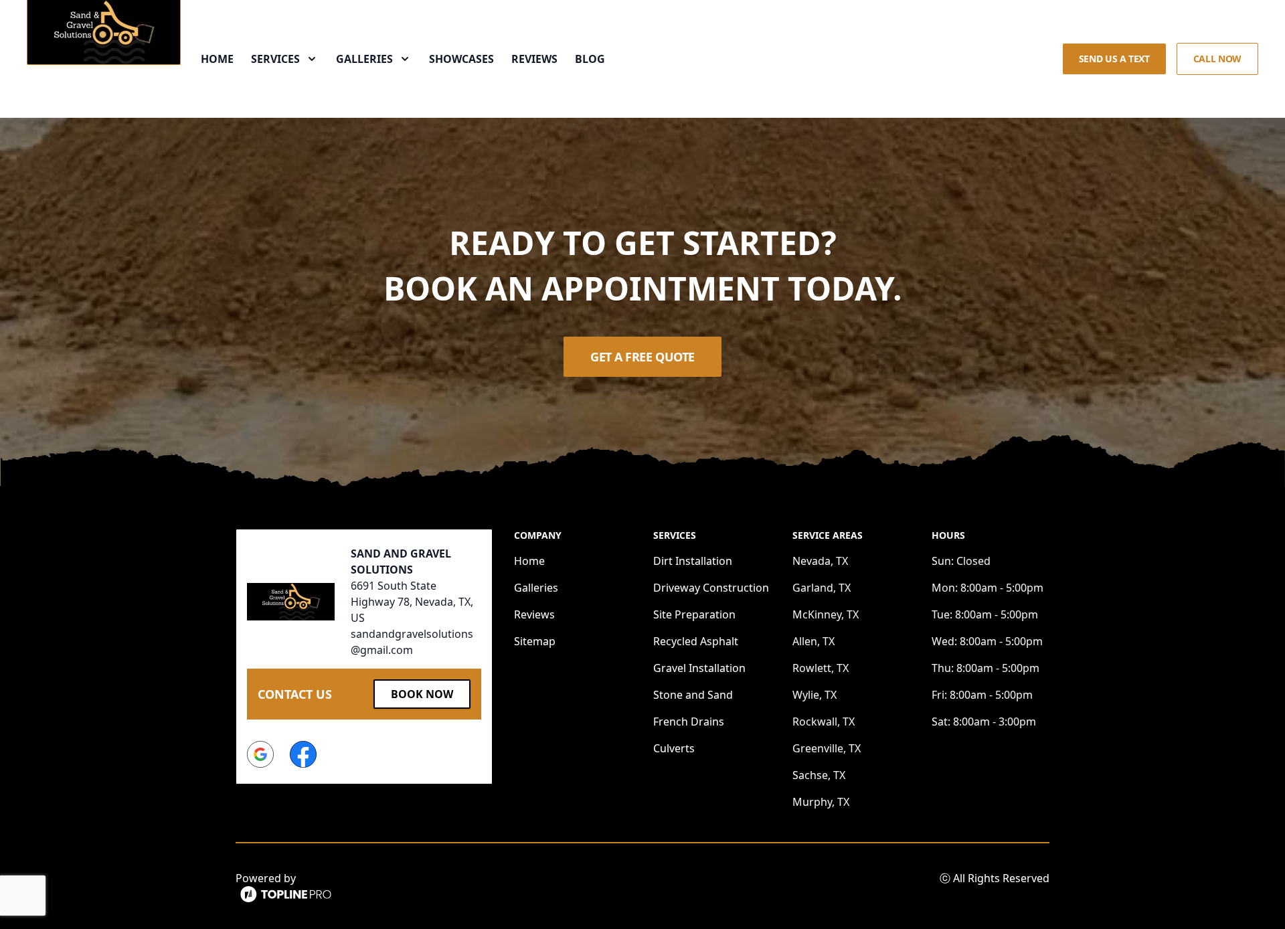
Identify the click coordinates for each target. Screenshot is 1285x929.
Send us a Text (1114, 58)
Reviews (534, 59)
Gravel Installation (699, 668)
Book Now (422, 694)
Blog (590, 59)
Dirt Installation (692, 561)
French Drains (688, 721)
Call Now (1217, 58)
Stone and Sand (693, 694)
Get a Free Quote (642, 357)
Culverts (674, 748)
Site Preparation (694, 614)
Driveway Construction (711, 587)
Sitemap (534, 641)
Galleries (536, 587)
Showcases (461, 59)
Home (217, 59)
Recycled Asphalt (695, 641)
